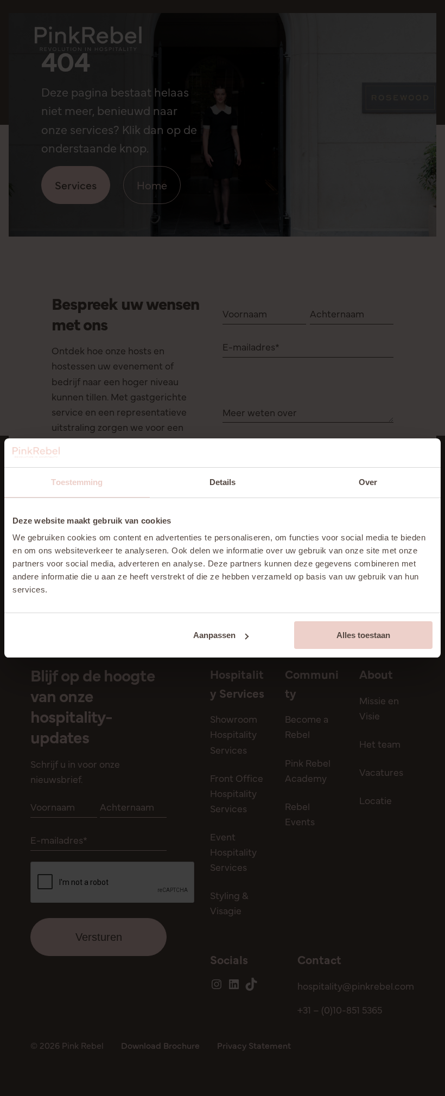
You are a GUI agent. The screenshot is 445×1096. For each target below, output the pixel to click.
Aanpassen (214, 635)
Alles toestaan (363, 635)
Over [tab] (368, 482)
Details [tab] (222, 482)
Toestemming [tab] (77, 482)
